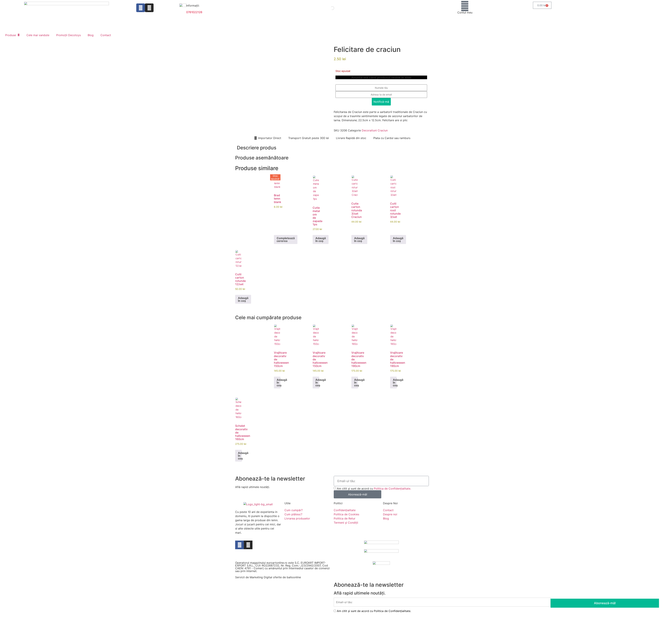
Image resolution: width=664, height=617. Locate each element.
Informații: (192, 5)
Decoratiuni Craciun (375, 130)
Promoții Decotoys (68, 35)
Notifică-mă (381, 101)
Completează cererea (286, 239)
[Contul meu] (464, 6)
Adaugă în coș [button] (320, 239)
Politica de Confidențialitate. (392, 488)
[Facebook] (140, 7)
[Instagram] (149, 7)
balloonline (294, 577)
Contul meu (464, 12)
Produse (10, 35)
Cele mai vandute (37, 35)
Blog (91, 35)
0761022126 (194, 12)
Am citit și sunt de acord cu (374, 488)
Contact (105, 35)
